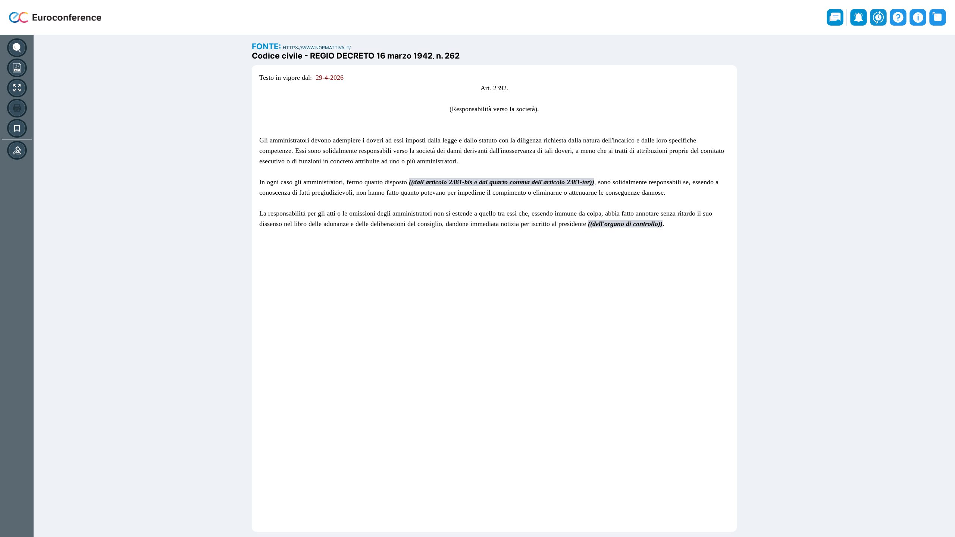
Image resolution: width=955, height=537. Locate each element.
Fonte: (267, 46)
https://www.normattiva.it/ (317, 47)
